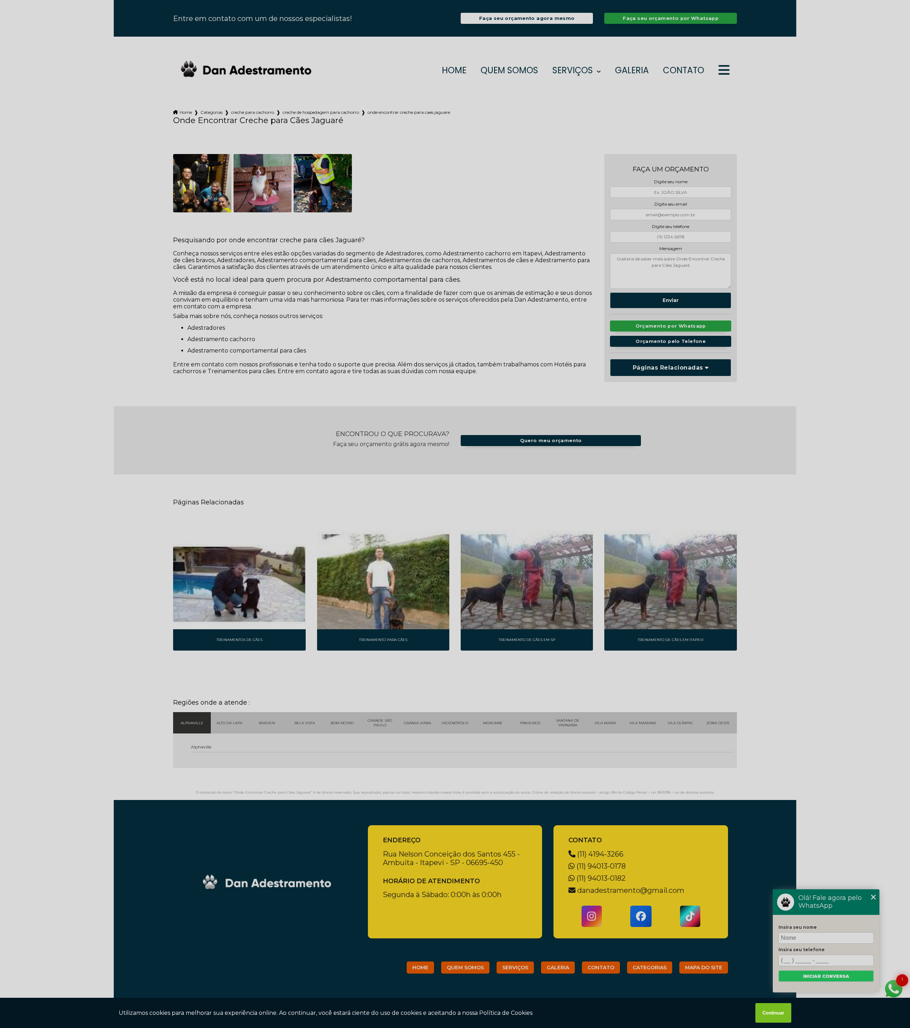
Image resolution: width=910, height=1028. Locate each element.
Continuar (773, 1013)
